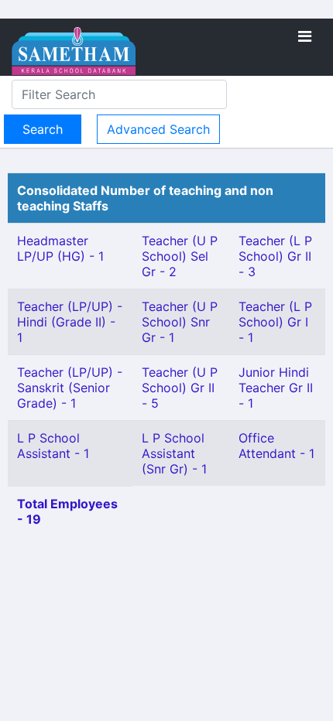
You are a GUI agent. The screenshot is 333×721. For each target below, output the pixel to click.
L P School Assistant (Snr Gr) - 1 (174, 453)
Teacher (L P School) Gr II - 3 (275, 256)
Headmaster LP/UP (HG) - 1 (60, 248)
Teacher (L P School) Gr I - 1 (275, 322)
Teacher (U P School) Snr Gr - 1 (180, 322)
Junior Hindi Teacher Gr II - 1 (276, 387)
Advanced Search (158, 129)
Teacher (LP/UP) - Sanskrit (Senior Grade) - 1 (69, 387)
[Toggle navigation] (304, 36)
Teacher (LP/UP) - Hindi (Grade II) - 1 (69, 322)
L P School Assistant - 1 (53, 445)
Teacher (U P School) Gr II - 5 (180, 387)
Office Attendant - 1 (276, 445)
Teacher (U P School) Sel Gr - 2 (180, 256)
